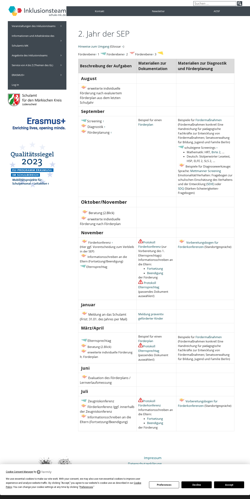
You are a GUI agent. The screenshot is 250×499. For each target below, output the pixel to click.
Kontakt (99, 11)
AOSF (217, 11)
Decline (196, 485)
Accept (229, 485)
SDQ (181, 188)
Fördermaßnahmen (209, 120)
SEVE (210, 184)
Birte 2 (216, 152)
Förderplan (145, 124)
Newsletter (158, 11)
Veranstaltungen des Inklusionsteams (33, 26)
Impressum (153, 458)
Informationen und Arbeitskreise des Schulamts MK (33, 40)
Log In (15, 84)
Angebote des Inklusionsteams (29, 55)
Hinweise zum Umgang (93, 46)
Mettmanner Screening (205, 171)
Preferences (164, 485)
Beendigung (155, 273)
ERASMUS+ (18, 75)
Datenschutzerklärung (145, 463)
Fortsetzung (155, 268)
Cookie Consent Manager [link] (19, 471)
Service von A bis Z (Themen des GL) (32, 65)
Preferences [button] (86, 487)
